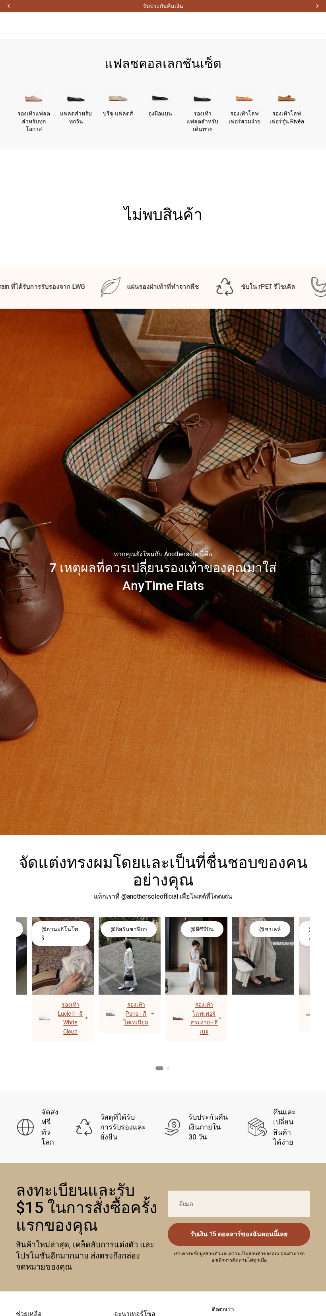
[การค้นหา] (284, 25)
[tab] (159, 1068)
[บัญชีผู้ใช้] (266, 25)
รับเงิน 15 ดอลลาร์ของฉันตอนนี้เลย (238, 1234)
